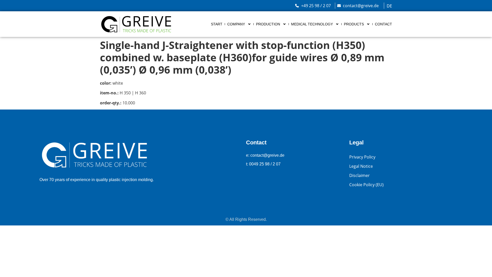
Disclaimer (359, 175)
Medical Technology (312, 24)
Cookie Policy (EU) (366, 184)
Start (216, 24)
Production (268, 24)
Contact (383, 24)
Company (236, 24)
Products (354, 24)
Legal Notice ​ (361, 166)
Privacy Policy (362, 157)
